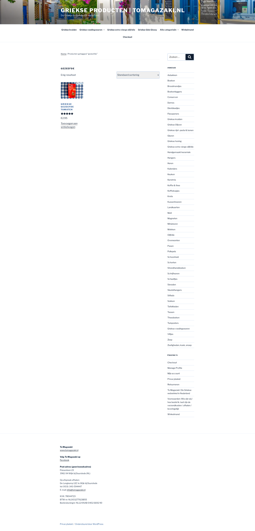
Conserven (172, 97)
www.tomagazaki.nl (69, 450)
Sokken (171, 301)
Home (63, 54)
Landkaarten (173, 207)
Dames (170, 102)
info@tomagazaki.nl (76, 490)
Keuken (171, 174)
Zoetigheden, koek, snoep (179, 345)
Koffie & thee (173, 185)
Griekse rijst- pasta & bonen (180, 130)
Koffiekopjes (173, 191)
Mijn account (173, 373)
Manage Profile (174, 368)
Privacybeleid (173, 379)
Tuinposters (173, 323)
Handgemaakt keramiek (179, 152)
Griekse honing (174, 141)
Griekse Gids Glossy (147, 29)
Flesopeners (173, 113)
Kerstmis (171, 179)
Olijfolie (170, 235)
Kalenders (172, 168)
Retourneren (173, 384)
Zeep (169, 339)
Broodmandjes (174, 86)
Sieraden (171, 284)
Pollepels (171, 251)
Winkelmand (187, 29)
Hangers (171, 158)
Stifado (170, 295)
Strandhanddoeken (176, 268)
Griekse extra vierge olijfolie (121, 29)
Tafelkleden (173, 306)
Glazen (170, 135)
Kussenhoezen (174, 202)
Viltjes (170, 334)
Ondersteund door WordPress (89, 524)
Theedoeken (173, 317)
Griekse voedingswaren (91, 29)
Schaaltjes (172, 279)
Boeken (171, 80)
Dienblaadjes (173, 108)
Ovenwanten (173, 240)
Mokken (171, 229)
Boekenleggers (174, 91)
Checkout (127, 37)
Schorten (171, 262)
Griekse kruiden (69, 29)
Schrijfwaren (173, 273)
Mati (169, 213)
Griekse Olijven (174, 124)
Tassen (170, 312)
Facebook (64, 460)
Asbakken (172, 75)
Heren (170, 163)
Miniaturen (172, 224)
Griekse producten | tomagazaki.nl (123, 10)
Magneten (172, 218)
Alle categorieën (168, 29)
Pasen (170, 246)
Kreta (170, 196)
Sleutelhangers (174, 290)
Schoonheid (173, 257)
